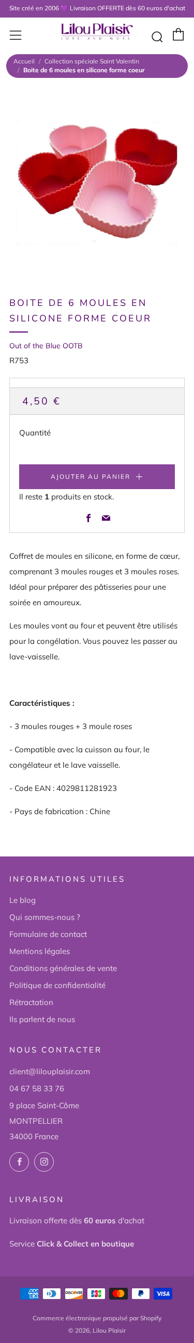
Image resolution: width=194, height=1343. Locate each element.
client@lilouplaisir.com (49, 1071)
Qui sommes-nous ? (44, 917)
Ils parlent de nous (42, 1019)
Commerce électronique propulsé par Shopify (97, 1318)
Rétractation (31, 1002)
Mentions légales (39, 951)
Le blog (22, 900)
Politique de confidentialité (57, 985)
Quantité (35, 433)
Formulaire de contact (48, 934)
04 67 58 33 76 (36, 1088)
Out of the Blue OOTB (46, 345)
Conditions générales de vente (63, 968)
